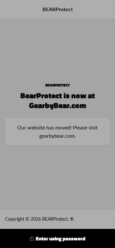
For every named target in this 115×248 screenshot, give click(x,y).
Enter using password (60, 238)
